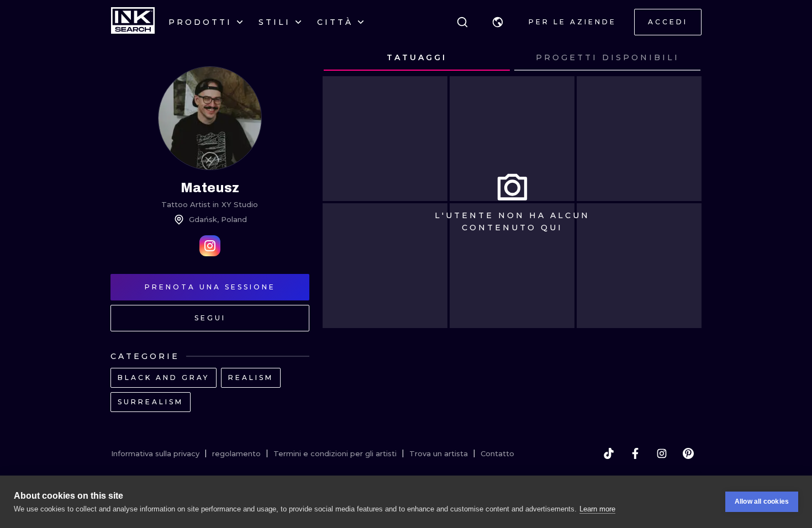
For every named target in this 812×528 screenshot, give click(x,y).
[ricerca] (462, 22)
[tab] (417, 58)
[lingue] (497, 22)
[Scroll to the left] (341, 58)
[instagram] (661, 453)
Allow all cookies (762, 501)
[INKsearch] (132, 22)
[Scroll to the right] (682, 58)
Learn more (597, 509)
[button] (497, 22)
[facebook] (635, 453)
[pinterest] (688, 453)
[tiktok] (608, 453)
